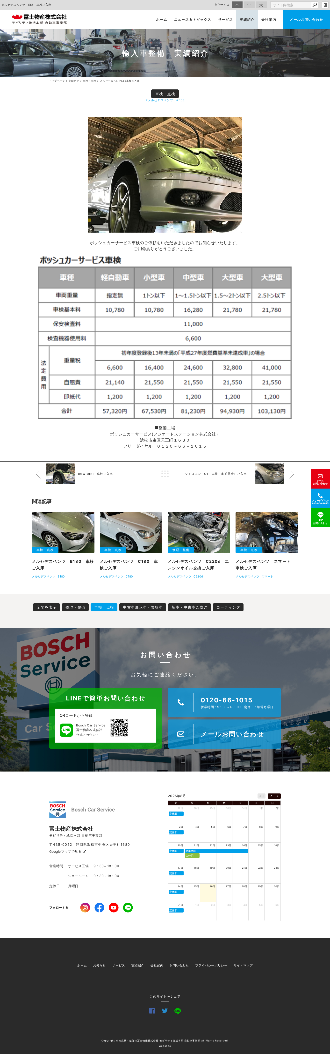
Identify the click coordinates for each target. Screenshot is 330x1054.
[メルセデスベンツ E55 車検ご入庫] (165, 175)
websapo (165, 1045)
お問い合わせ (179, 965)
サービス (225, 19)
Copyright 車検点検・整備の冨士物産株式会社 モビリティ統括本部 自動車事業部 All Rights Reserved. (165, 1040)
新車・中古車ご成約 (190, 607)
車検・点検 (165, 94)
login (325, 4)
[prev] (271, 796)
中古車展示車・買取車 (143, 607)
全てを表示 (47, 607)
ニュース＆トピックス (192, 19)
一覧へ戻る (165, 474)
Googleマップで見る (66, 851)
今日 (261, 795)
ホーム (161, 19)
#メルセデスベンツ (159, 100)
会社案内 (268, 19)
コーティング (228, 607)
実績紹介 (247, 19)
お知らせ (99, 965)
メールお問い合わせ (306, 19)
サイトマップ (243, 965)
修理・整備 (75, 607)
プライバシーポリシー (211, 965)
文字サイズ (222, 5)
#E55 (180, 100)
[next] (277, 796)
